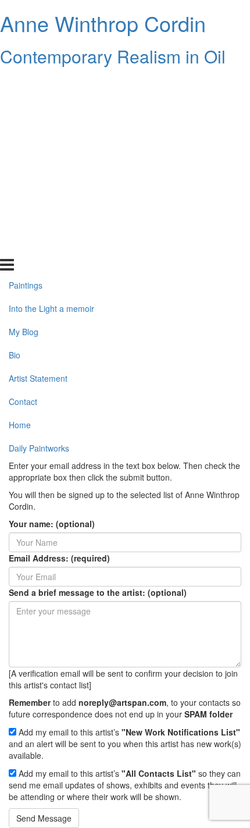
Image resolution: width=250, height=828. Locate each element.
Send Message (44, 818)
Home (20, 223)
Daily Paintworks (39, 245)
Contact (23, 199)
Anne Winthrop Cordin (103, 23)
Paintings (25, 83)
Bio (14, 153)
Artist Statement (38, 176)
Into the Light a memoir (51, 106)
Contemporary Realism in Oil (113, 56)
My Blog (23, 130)
